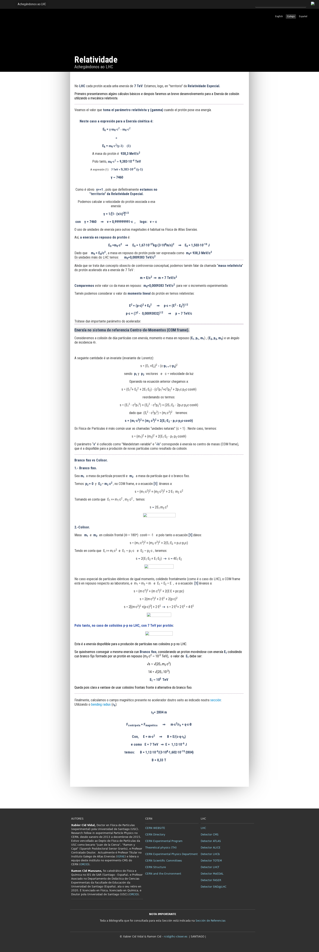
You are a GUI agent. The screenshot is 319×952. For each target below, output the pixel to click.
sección (215, 700)
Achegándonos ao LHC (32, 4)
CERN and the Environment (163, 873)
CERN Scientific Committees (163, 860)
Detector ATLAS (211, 841)
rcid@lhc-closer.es (175, 936)
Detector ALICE (210, 847)
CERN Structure (155, 867)
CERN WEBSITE (155, 828)
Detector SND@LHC (213, 886)
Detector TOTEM (211, 860)
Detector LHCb (210, 854)
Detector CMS (210, 834)
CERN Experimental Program (164, 841)
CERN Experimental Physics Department (171, 854)
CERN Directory (155, 834)
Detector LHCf (210, 867)
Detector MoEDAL (212, 873)
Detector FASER (211, 880)
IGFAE (121, 856)
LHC (203, 828)
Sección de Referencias (210, 920)
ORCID (84, 864)
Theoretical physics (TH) (161, 847)
